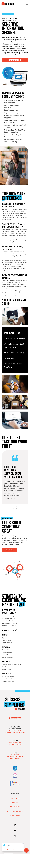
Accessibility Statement (15, 811)
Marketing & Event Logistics (9, 625)
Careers (15, 802)
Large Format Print (7, 652)
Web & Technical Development (10, 679)
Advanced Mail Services (15, 338)
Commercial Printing (14, 353)
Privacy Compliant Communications (11, 620)
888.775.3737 (16, 718)
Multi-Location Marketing (8, 618)
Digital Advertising (6, 638)
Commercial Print (6, 650)
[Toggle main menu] (26, 4)
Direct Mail (9, 358)
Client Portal (15, 798)
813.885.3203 (15, 755)
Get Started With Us (15, 60)
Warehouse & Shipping (8, 676)
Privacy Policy (15, 807)
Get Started (9, 550)
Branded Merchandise (7, 657)
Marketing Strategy (7, 666)
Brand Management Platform (9, 623)
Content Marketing (7, 642)
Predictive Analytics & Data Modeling (11, 664)
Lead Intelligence (6, 640)
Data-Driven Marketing (8, 616)
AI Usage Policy (15, 815)
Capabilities (9, 630)
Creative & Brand (6, 669)
